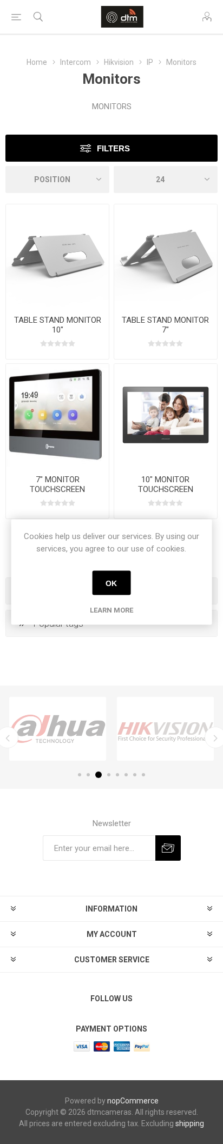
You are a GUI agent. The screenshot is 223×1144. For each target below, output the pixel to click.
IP (150, 62)
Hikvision (119, 62)
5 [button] (117, 774)
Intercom (75, 62)
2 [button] (88, 774)
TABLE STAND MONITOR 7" (165, 325)
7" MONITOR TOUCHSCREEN (57, 484)
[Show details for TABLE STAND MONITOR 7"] (165, 255)
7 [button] (134, 774)
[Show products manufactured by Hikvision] (165, 729)
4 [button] (108, 774)
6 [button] (126, 774)
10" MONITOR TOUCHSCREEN (165, 484)
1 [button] (79, 774)
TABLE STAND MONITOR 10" (57, 325)
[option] (58, 729)
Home (37, 62)
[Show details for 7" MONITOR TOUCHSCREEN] (57, 415)
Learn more (111, 610)
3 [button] (98, 774)
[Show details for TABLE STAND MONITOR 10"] (57, 255)
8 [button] (143, 774)
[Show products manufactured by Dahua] (57, 729)
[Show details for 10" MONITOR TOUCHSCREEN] (165, 415)
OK (111, 582)
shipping (189, 1123)
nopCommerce (133, 1100)
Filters (113, 148)
